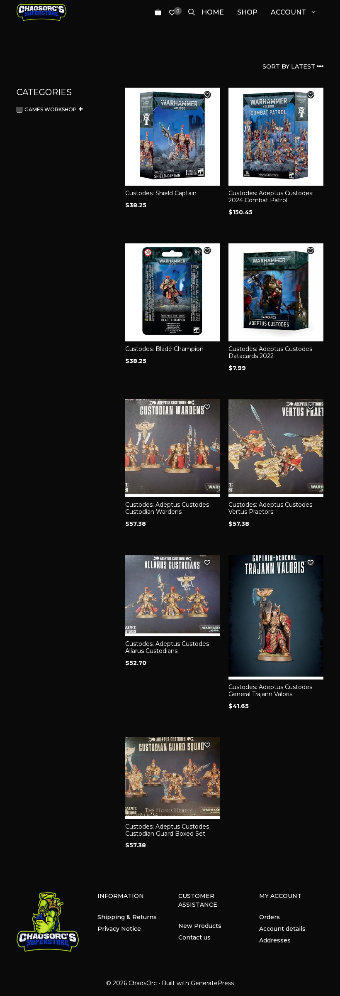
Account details (282, 928)
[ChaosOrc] (41, 12)
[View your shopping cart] (154, 12)
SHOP (247, 12)
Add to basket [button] (150, 228)
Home (213, 12)
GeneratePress (212, 983)
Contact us (194, 937)
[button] (207, 94)
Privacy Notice (119, 928)
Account (288, 12)
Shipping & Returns (127, 917)
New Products (199, 926)
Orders (269, 917)
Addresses (275, 940)
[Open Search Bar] (188, 12)
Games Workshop (50, 109)
